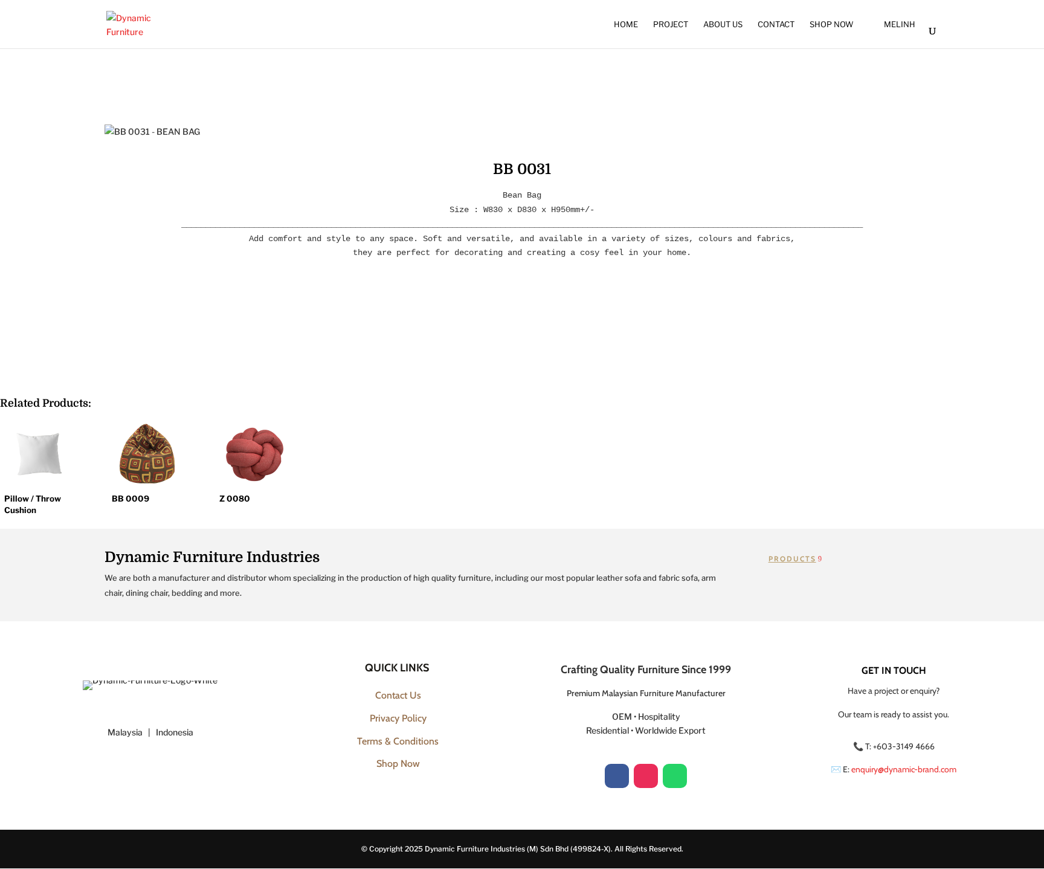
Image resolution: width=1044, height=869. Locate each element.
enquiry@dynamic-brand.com (903, 769)
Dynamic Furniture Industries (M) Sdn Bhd (497, 848)
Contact (776, 24)
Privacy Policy (398, 718)
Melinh (899, 24)
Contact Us (398, 695)
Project (670, 24)
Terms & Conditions (398, 741)
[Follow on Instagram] (646, 776)
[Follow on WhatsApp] (675, 776)
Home (626, 24)
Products (792, 558)
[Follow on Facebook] (617, 776)
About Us (723, 24)
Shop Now (832, 24)
